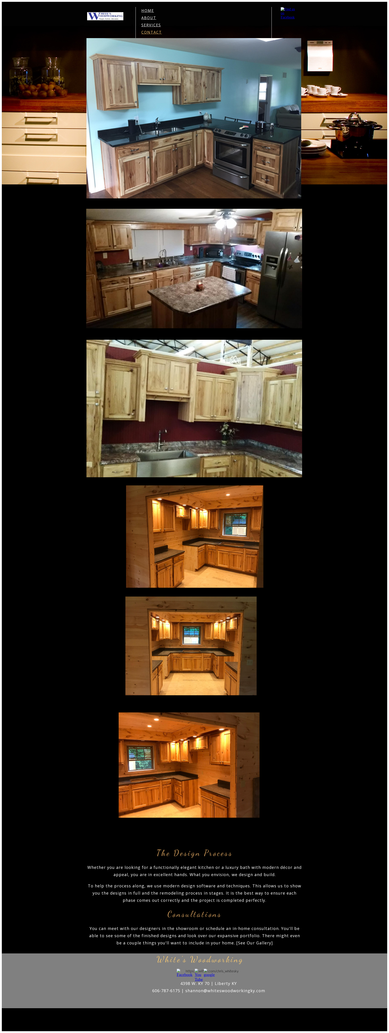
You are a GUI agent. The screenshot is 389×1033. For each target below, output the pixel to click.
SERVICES (151, 25)
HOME (147, 10)
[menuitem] (204, 10)
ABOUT (148, 17)
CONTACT (151, 32)
